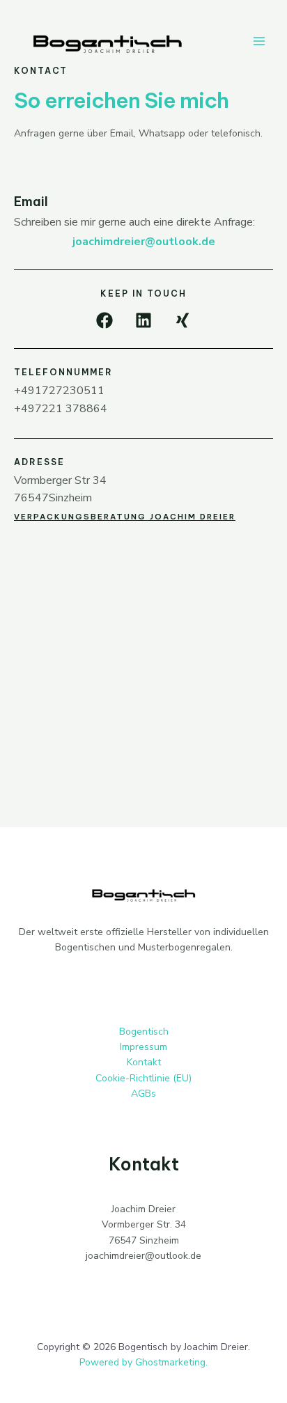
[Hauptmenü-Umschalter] (259, 40)
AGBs (143, 1093)
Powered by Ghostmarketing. (143, 1362)
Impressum (143, 1046)
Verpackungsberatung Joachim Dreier (124, 517)
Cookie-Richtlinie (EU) (143, 1078)
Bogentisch (144, 1031)
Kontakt (144, 1062)
